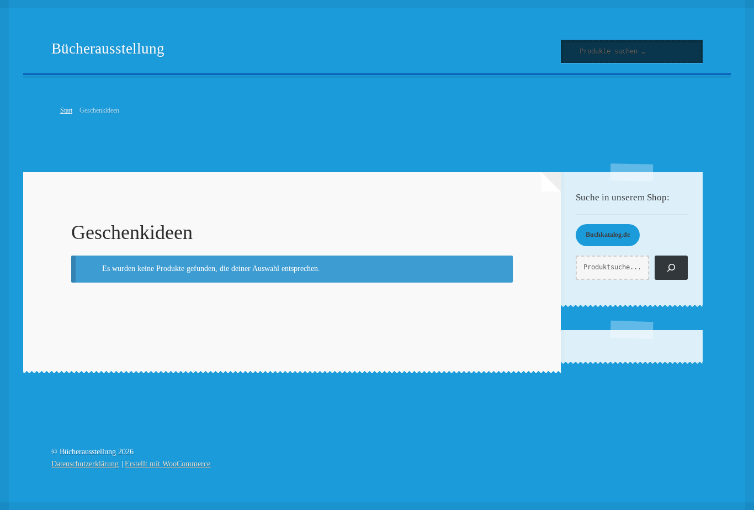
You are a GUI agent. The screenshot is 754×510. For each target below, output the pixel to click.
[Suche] (671, 268)
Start (66, 110)
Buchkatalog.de (608, 234)
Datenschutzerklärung (85, 464)
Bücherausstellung (107, 48)
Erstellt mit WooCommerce (167, 464)
